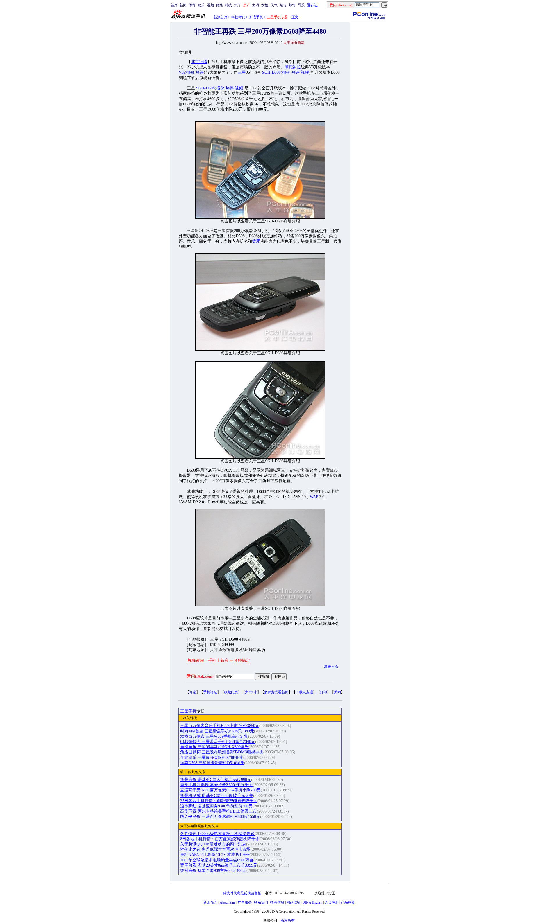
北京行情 (199, 62)
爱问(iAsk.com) (200, 676)
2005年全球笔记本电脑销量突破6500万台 (216, 860)
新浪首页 (221, 17)
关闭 (337, 692)
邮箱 (292, 5)
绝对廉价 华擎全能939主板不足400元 (213, 870)
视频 (210, 5)
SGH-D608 (205, 88)
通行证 (312, 5)
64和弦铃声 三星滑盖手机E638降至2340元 (217, 741)
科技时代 (238, 17)
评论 (192, 692)
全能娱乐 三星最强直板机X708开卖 (211, 757)
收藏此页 (231, 692)
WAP (314, 497)
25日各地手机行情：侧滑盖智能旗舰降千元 (218, 801)
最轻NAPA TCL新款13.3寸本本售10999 (215, 854)
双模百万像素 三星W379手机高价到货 (214, 736)
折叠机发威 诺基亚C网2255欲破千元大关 (216, 795)
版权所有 (288, 920)
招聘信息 (277, 902)
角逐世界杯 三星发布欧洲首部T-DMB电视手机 (221, 752)
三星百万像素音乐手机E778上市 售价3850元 (219, 725)
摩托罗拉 (293, 67)
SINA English (312, 902)
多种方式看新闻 (276, 692)
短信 (283, 5)
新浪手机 (256, 17)
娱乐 (201, 5)
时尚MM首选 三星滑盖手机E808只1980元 (217, 731)
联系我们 (261, 902)
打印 (323, 692)
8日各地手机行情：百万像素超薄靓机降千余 (220, 839)
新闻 (183, 5)
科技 (228, 5)
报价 (190, 72)
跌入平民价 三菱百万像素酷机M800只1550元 (220, 816)
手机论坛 (210, 692)
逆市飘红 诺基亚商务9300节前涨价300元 (216, 806)
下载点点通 (304, 692)
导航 (301, 5)
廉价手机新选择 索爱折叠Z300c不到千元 (216, 785)
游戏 (255, 5)
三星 (242, 72)
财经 (219, 5)
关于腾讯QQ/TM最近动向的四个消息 (213, 844)
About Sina (227, 902)
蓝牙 (256, 241)
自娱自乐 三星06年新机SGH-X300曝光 (214, 747)
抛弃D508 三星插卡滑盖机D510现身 (212, 763)
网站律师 (294, 902)
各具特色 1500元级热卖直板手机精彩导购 (217, 834)
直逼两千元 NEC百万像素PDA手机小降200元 (220, 790)
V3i (182, 72)
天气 (274, 5)
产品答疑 (348, 902)
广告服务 (245, 902)
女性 (264, 5)
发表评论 (331, 667)
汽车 (237, 5)
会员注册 (332, 902)
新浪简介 (210, 902)
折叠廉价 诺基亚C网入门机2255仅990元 (215, 779)
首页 (174, 5)
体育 (192, 5)
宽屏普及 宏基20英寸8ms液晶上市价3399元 (218, 865)
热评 (200, 72)
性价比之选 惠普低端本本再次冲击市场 (215, 849)
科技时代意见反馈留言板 (242, 893)
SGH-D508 (271, 72)
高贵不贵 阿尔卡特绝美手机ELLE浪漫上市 (218, 811)
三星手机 (188, 711)
